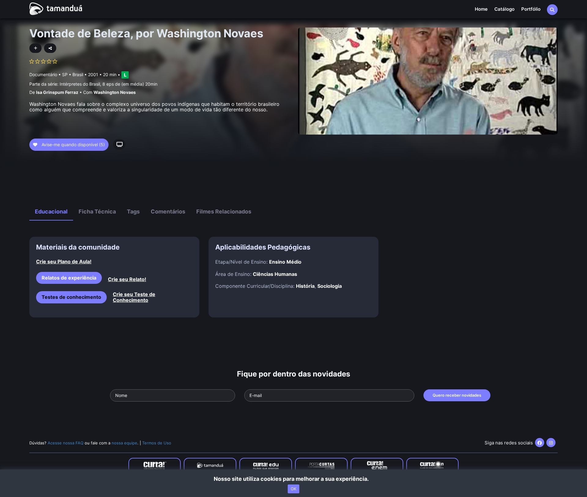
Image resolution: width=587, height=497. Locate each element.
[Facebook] (539, 442)
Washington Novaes (115, 92)
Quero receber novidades (457, 395)
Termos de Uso (156, 442)
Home (481, 9)
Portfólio (531, 9)
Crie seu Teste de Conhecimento (134, 297)
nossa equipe (124, 442)
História (305, 286)
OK (293, 488)
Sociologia (329, 286)
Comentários (168, 211)
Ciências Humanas (275, 274)
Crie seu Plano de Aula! (63, 262)
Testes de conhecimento (71, 297)
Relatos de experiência (69, 278)
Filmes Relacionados (223, 211)
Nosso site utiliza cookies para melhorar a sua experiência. (294, 479)
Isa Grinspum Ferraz (57, 92)
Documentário (43, 74)
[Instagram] (551, 442)
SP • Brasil (72, 74)
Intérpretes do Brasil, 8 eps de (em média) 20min (108, 84)
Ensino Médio (285, 262)
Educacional (51, 211)
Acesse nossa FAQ (65, 442)
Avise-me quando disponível (72, 144)
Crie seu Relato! (127, 279)
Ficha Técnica (97, 211)
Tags (133, 211)
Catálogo (504, 9)
